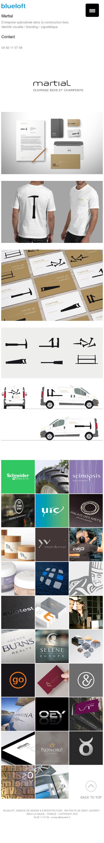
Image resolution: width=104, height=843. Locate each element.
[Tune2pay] (18, 511)
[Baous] (18, 544)
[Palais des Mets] (86, 511)
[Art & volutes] (86, 680)
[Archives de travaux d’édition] (52, 782)
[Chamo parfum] (86, 612)
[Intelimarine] (52, 578)
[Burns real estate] (18, 646)
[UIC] (52, 511)
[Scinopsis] (86, 476)
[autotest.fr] (18, 612)
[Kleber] (52, 476)
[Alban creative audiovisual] (18, 748)
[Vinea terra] (86, 714)
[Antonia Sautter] (52, 680)
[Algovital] (18, 578)
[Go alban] (18, 680)
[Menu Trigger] (92, 10)
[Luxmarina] (18, 714)
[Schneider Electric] (18, 476)
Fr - (2, 61)
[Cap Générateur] (86, 544)
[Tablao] (86, 748)
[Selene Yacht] (52, 646)
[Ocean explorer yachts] (52, 714)
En (8, 61)
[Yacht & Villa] (52, 544)
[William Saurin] (86, 578)
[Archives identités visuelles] (18, 782)
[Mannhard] (86, 646)
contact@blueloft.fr (14, 43)
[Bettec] (52, 612)
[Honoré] (52, 748)
